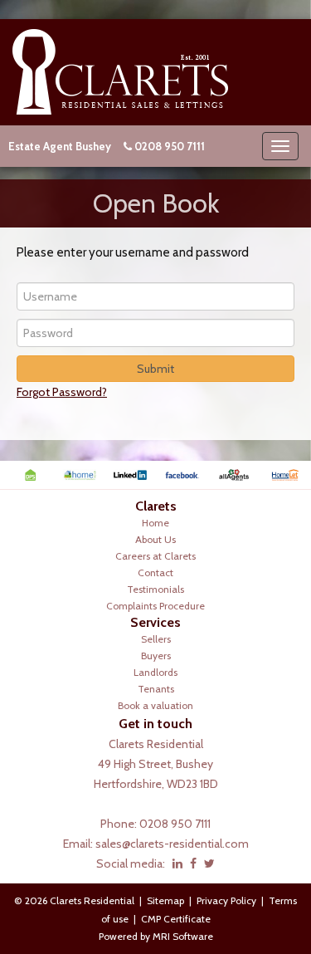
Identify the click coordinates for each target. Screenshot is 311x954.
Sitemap (165, 900)
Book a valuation (155, 705)
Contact (155, 572)
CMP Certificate (176, 918)
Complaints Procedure (155, 605)
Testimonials (155, 589)
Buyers (156, 655)
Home (155, 522)
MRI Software (183, 936)
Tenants (156, 688)
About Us (155, 539)
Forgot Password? (62, 391)
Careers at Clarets (155, 556)
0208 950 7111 (169, 146)
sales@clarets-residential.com (172, 843)
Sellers (156, 639)
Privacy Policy (226, 900)
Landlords (155, 672)
